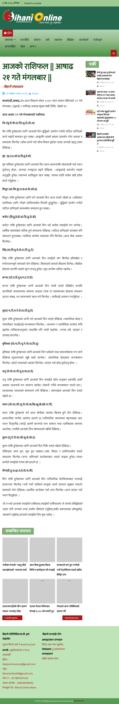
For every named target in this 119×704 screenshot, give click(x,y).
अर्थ (47, 39)
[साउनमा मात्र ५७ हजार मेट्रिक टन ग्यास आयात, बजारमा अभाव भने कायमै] (91, 92)
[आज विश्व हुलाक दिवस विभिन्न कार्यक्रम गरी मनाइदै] (42, 550)
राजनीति (24, 39)
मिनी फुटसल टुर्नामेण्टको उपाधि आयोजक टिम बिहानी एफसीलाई (106, 76)
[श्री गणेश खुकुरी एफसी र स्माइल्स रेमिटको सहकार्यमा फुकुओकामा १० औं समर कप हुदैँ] (91, 112)
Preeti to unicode (32, 3)
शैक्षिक (70, 39)
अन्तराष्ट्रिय (10, 46)
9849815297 (79, 701)
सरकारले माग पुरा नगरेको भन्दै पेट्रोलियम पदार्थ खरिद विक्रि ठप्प (69, 570)
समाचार (9, 39)
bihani (35, 93)
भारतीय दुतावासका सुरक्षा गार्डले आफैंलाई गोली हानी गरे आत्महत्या (14, 617)
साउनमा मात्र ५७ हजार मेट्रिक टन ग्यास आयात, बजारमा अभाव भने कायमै (106, 95)
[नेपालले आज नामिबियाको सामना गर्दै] (69, 591)
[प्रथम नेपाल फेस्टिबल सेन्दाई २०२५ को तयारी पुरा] (42, 591)
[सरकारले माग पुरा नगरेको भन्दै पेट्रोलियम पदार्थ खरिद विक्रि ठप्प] (69, 550)
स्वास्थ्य (58, 39)
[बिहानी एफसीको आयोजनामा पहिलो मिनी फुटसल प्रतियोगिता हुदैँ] (91, 135)
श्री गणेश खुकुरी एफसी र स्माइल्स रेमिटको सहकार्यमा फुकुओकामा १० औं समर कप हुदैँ (106, 116)
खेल (22, 46)
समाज (37, 39)
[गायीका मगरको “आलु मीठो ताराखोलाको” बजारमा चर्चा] (15, 550)
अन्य (32, 46)
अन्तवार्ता (83, 39)
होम (9, 33)
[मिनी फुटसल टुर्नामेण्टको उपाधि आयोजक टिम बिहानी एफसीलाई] (91, 74)
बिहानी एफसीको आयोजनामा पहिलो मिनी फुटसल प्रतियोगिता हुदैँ (105, 137)
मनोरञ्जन (97, 39)
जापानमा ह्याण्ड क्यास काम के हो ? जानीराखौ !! (73, 617)
